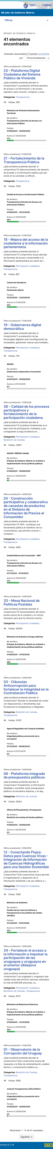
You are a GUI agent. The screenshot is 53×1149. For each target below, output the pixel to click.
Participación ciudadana (27, 266)
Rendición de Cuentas (14, 440)
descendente (20, 54)
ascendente (43, 54)
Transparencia (22, 97)
